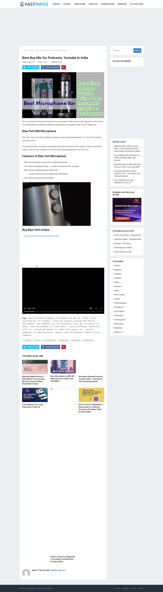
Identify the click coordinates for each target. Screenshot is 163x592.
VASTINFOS (31, 588)
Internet (67, 4)
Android (56, 4)
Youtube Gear (63, 340)
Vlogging (37, 340)
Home (24, 50)
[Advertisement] (81, 25)
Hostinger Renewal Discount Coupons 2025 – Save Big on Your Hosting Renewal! (91, 378)
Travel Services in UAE (123, 252)
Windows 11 (119, 332)
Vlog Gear (27, 340)
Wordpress (47, 588)
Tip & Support (136, 4)
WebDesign (122, 4)
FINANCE (117, 278)
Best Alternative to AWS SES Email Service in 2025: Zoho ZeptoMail (62, 378)
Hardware (118, 286)
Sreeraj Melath (28, 62)
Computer (92, 4)
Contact (141, 588)
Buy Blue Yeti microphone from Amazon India (41, 236)
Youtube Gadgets (50, 340)
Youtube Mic (76, 340)
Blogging (117, 270)
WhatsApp (118, 328)
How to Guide (119, 295)
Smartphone (79, 4)
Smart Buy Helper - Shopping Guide (127, 239)
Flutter (116, 282)
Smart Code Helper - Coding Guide (127, 235)
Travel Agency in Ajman (123, 248)
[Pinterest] (63, 67)
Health (116, 291)
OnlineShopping (107, 4)
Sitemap (125, 588)
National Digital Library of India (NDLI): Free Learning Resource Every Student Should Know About (127, 148)
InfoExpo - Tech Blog (122, 243)
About (118, 588)
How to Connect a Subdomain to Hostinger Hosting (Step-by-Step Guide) (62, 559)
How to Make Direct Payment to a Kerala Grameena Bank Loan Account (127, 157)
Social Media (119, 311)
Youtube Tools (88, 340)
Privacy (133, 588)
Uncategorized (119, 320)
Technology (118, 315)
